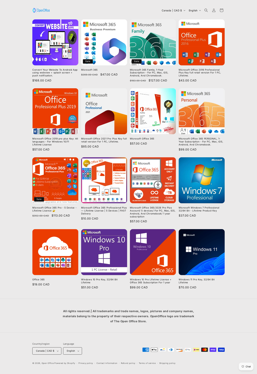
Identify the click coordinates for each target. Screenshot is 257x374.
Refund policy (128, 363)
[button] (206, 10)
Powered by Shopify (64, 363)
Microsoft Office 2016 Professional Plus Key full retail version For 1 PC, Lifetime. (200, 72)
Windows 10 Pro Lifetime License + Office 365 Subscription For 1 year (151, 281)
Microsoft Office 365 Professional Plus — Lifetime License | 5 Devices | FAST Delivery (104, 210)
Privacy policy (85, 363)
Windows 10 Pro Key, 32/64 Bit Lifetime (99, 281)
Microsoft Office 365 (142, 138)
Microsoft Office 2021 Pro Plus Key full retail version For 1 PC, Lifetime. (104, 140)
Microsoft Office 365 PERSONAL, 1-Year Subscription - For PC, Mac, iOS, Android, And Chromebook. (201, 141)
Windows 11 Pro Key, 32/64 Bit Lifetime (197, 281)
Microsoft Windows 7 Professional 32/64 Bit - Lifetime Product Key (199, 209)
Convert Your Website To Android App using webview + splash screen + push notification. (55, 72)
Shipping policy (167, 363)
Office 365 (38, 279)
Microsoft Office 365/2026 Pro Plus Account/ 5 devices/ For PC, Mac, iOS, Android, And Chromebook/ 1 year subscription (152, 212)
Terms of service (147, 363)
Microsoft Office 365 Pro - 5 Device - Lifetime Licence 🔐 (54, 209)
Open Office (48, 363)
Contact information (107, 363)
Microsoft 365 (89, 69)
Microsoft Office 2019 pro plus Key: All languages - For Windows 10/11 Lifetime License (55, 141)
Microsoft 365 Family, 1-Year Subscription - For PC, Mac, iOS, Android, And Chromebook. (149, 72)
